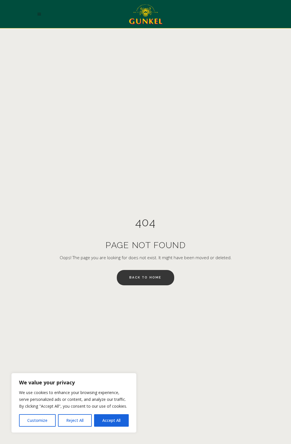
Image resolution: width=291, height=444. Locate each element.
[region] (73, 403)
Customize (37, 420)
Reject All (75, 420)
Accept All (111, 420)
